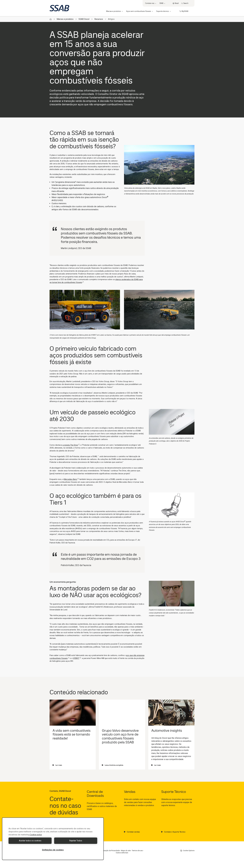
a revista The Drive (70, 445)
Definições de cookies (53, 850)
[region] (53, 838)
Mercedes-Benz (70, 479)
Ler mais (58, 765)
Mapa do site (126, 850)
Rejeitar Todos (75, 840)
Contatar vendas (133, 832)
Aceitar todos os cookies (30, 840)
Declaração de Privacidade (110, 850)
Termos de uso (137, 850)
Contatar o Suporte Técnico (174, 832)
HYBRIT (76, 658)
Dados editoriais (122, 853)
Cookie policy (36, 834)
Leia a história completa (114, 765)
